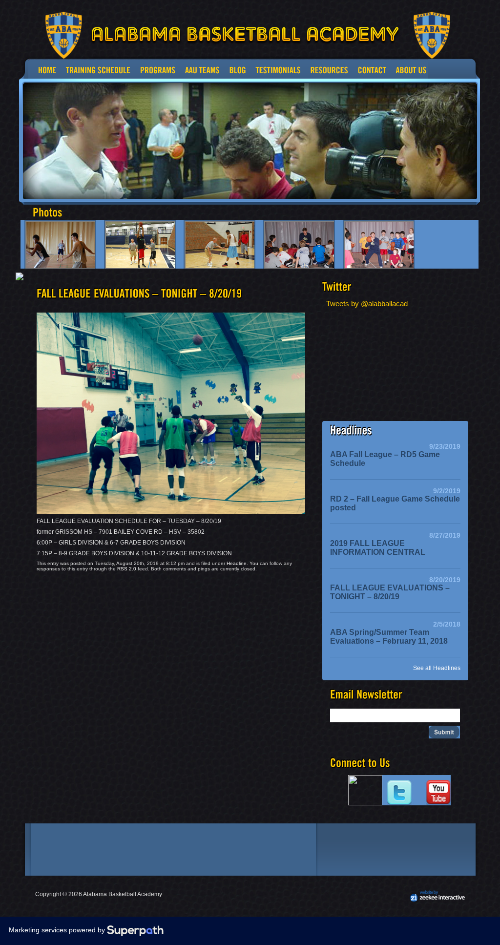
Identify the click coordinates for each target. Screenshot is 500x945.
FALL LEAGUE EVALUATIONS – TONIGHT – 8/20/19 (390, 592)
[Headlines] (351, 430)
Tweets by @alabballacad (367, 303)
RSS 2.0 (126, 568)
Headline (237, 563)
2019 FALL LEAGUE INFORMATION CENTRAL (377, 547)
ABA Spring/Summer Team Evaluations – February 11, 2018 (389, 636)
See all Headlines (436, 668)
